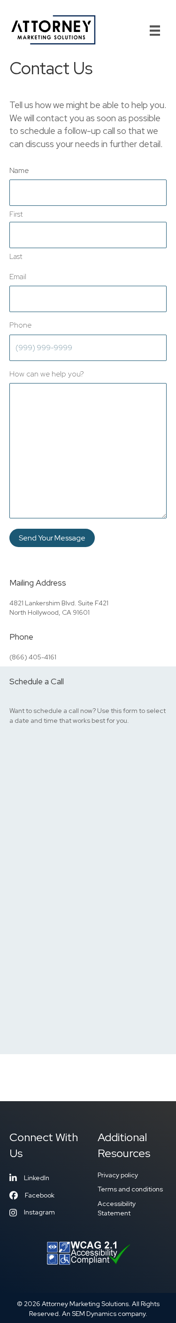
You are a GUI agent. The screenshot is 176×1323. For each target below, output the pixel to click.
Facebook (39, 1195)
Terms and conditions (130, 1189)
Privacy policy (118, 1175)
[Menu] (155, 30)
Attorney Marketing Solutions (85, 1304)
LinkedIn (36, 1178)
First (16, 214)
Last (15, 256)
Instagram (39, 1212)
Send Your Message (52, 538)
